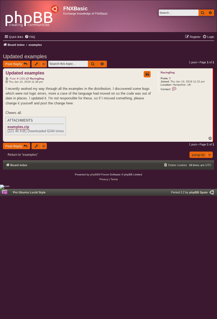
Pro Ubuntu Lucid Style (29, 192)
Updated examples (25, 56)
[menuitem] (30, 37)
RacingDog (168, 72)
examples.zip (18, 127)
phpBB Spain (198, 192)
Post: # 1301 (17, 78)
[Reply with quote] (147, 74)
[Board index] (32, 14)
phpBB (94, 174)
